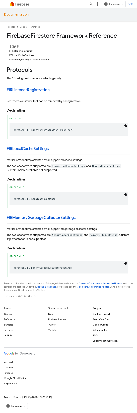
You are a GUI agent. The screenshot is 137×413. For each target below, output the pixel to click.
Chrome (8, 367)
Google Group (100, 324)
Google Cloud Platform (16, 378)
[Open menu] (5, 4)
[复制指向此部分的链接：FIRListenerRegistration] (53, 90)
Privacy (17, 397)
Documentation (16, 14)
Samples (8, 324)
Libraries (8, 330)
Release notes (100, 330)
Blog (50, 313)
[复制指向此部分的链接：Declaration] (28, 111)
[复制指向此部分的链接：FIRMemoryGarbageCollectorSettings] (79, 218)
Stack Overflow (101, 319)
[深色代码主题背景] (125, 125)
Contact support (101, 313)
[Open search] (91, 4)
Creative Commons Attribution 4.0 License (100, 283)
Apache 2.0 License (46, 286)
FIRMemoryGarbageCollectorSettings (41, 217)
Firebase (11, 26)
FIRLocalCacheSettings (28, 148)
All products (10, 383)
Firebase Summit (57, 319)
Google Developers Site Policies (93, 286)
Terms (7, 397)
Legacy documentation (105, 340)
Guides (8, 313)
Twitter (51, 324)
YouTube (52, 330)
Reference (34, 26)
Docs (22, 26)
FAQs (95, 335)
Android (8, 362)
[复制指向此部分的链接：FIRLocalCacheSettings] (52, 149)
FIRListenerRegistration (28, 89)
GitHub (8, 335)
